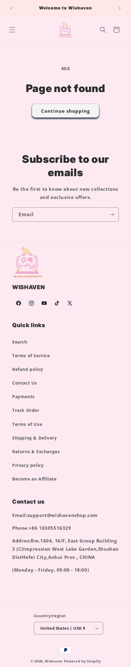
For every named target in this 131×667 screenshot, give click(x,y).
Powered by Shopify (82, 661)
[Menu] (12, 29)
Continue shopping (65, 111)
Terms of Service (31, 355)
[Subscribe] (112, 214)
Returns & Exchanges (36, 451)
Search (19, 342)
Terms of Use (27, 424)
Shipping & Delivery (34, 438)
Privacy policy (28, 465)
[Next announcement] (119, 8)
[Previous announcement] (11, 8)
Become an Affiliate (34, 479)
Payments (23, 396)
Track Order (25, 410)
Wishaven (54, 661)
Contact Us (24, 383)
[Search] (103, 29)
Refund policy (27, 369)
